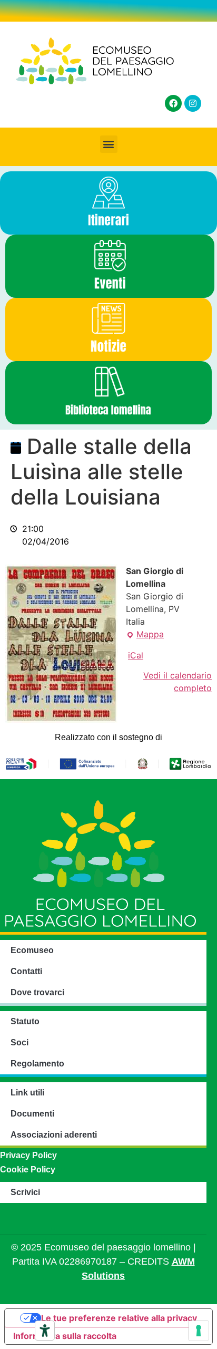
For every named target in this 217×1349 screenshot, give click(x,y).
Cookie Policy (27, 1169)
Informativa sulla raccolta (64, 1336)
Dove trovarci (37, 992)
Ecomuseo (32, 950)
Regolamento (37, 1063)
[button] (108, 144)
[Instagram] (192, 103)
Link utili (27, 1092)
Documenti (32, 1113)
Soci (19, 1042)
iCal (135, 655)
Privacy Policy (28, 1155)
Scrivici (25, 1192)
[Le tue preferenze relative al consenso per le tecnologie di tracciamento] (199, 1331)
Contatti (26, 971)
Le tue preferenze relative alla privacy (119, 1318)
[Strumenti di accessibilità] (45, 1331)
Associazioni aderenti (54, 1134)
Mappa (145, 633)
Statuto (25, 1021)
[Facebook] (173, 103)
